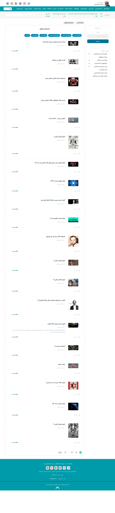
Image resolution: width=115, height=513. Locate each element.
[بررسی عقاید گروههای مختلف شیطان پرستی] (73, 101)
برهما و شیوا (61, 364)
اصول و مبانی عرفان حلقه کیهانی (56, 324)
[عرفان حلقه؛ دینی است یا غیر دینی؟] (73, 386)
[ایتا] (11, 3)
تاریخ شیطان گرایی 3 (59, 280)
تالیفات (44, 9)
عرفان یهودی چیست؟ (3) (58, 181)
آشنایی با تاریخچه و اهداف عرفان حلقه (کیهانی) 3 (51, 300)
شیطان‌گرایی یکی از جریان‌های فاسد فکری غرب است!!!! (50, 163)
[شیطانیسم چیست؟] (73, 347)
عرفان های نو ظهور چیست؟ (57, 218)
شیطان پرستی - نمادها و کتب (56, 118)
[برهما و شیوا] (73, 365)
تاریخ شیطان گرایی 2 (59, 424)
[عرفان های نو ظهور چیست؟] (73, 219)
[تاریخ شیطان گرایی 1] (73, 142)
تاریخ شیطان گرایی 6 (59, 261)
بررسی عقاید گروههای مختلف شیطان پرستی (53, 100)
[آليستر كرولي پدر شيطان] (73, 61)
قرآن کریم (91, 9)
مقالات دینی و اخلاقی (102, 60)
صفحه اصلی (106, 9)
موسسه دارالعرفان (60, 464)
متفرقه (27, 35)
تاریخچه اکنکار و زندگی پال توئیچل (55, 236)
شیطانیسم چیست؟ (59, 346)
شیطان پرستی (77, 35)
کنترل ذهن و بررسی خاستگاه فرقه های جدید (53, 200)
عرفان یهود (34, 35)
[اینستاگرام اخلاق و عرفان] (24, 3)
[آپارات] (20, 3)
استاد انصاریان (98, 9)
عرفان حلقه (43, 35)
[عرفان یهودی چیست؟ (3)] (73, 183)
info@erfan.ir (53, 479)
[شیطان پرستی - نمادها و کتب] (73, 120)
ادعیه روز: (107, 15)
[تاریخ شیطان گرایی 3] (73, 283)
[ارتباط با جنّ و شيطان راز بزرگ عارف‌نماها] (73, 43)
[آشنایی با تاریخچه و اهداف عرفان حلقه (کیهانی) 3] (73, 304)
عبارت (98, 32)
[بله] (16, 3)
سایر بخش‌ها (20, 9)
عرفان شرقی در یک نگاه (58, 404)
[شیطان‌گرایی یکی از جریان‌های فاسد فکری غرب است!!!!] (73, 164)
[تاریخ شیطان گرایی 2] (73, 430)
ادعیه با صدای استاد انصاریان (100, 73)
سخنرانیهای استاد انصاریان (100, 63)
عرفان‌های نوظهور (69, 23)
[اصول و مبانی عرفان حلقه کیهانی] (73, 325)
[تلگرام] (28, 3)
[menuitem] (106, 8)
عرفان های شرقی (66, 35)
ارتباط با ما (69, 464)
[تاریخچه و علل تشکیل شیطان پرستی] (73, 81)
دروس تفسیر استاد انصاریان (100, 67)
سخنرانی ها (61, 9)
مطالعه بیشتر (15, 51)
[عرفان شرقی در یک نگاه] (73, 406)
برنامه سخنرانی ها (48, 464)
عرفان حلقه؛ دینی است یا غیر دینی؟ (55, 383)
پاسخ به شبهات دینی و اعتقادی (100, 76)
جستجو (98, 41)
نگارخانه (49, 9)
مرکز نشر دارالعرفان (103, 57)
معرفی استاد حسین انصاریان (100, 54)
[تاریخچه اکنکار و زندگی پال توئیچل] (73, 241)
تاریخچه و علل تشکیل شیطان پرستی (55, 78)
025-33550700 (56, 475)
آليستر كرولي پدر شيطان (58, 60)
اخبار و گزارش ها (103, 70)
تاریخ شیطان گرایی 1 (59, 137)
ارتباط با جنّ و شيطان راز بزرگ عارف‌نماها (54, 42)
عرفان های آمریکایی (54, 35)
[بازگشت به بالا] (57, 488)
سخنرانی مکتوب (28, 9)
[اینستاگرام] (64, 467)
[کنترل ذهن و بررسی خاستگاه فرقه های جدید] (73, 201)
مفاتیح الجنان (83, 9)
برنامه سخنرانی (37, 9)
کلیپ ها (54, 9)
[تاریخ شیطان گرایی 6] (73, 262)
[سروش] (7, 3)
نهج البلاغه (76, 9)
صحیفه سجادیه (69, 9)
